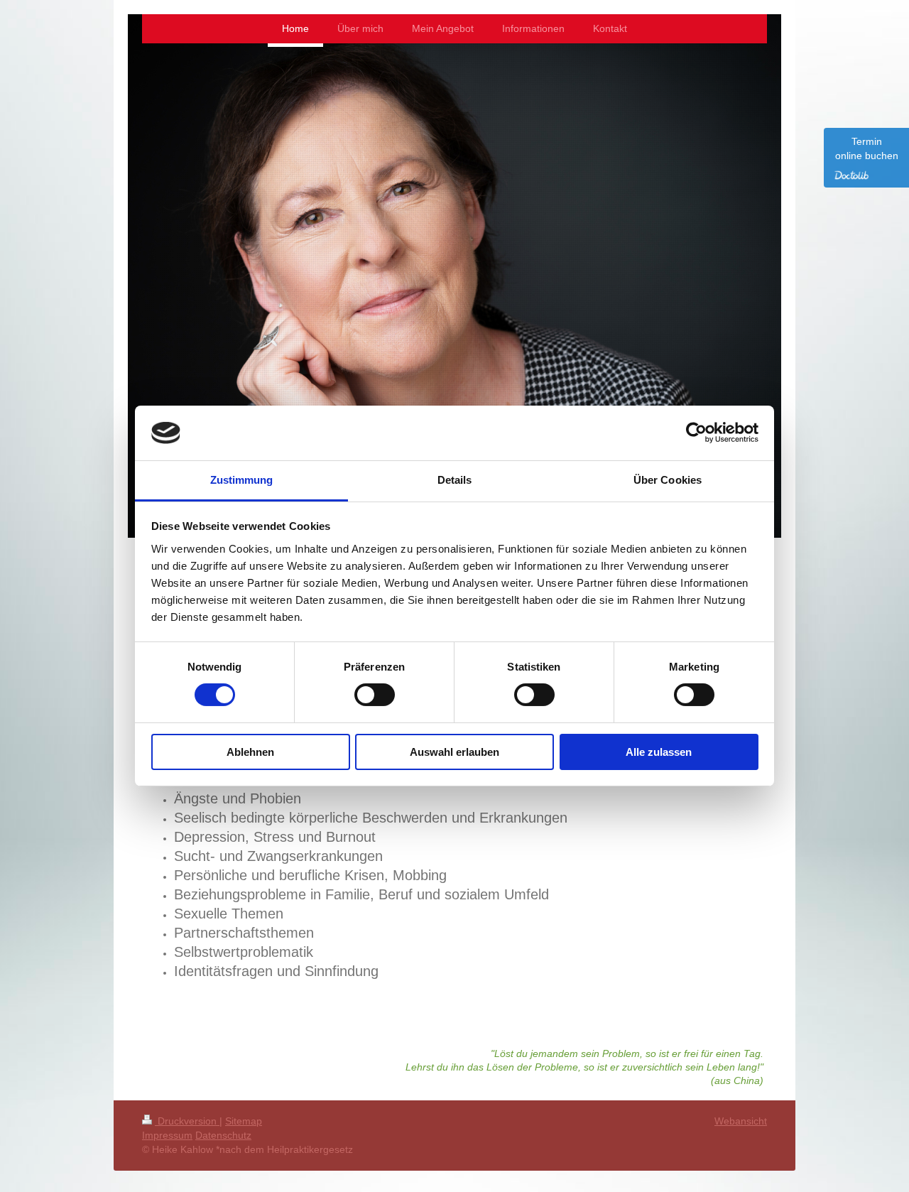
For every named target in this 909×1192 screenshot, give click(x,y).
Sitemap (243, 1121)
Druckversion (187, 1121)
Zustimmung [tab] (241, 480)
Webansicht (740, 1121)
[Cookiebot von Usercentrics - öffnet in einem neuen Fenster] (696, 432)
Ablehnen (250, 752)
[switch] (374, 694)
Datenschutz (223, 1135)
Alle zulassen (659, 752)
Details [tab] (454, 480)
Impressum (167, 1135)
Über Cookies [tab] (667, 480)
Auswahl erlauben (454, 752)
